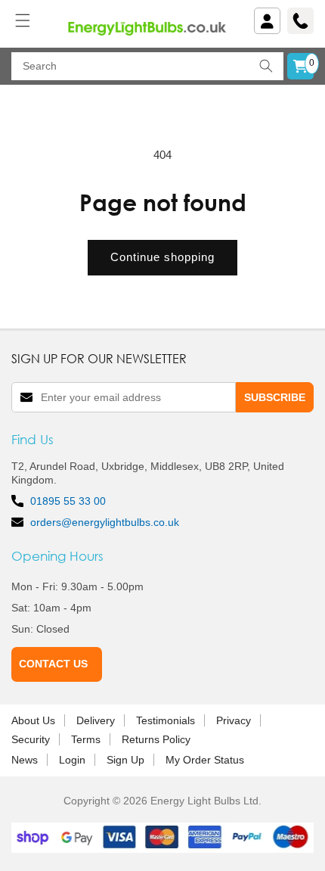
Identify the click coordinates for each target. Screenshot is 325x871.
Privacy (233, 720)
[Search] (266, 66)
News (24, 760)
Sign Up (125, 760)
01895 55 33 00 (68, 501)
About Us (33, 720)
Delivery (95, 720)
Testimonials (165, 720)
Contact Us (53, 664)
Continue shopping (162, 256)
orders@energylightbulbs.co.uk (104, 522)
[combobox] (147, 66)
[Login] (267, 21)
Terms (86, 739)
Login (72, 760)
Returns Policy (156, 739)
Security (30, 739)
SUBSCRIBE (274, 397)
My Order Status (205, 760)
